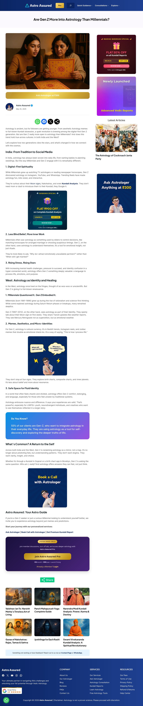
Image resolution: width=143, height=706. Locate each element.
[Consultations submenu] (108, 5)
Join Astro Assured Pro (47, 556)
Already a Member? (47, 566)
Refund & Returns (127, 689)
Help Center (125, 693)
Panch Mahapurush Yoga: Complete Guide (47, 610)
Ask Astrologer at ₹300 (47, 95)
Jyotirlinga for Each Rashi (47, 639)
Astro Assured (45, 700)
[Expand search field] (71, 5)
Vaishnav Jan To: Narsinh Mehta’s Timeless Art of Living (18, 611)
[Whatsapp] (6, 700)
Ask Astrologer (13, 532)
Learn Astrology (96, 689)
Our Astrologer (66, 679)
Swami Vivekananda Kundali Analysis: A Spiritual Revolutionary (74, 642)
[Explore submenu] (118, 5)
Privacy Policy (126, 682)
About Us (64, 675)
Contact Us (64, 693)
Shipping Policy (126, 686)
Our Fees (123, 675)
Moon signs (35, 183)
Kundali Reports (96, 686)
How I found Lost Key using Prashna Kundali (115, 157)
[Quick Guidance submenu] (91, 5)
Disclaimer (58, 700)
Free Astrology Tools (98, 693)
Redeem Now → (47, 223)
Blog (61, 682)
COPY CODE (55, 217)
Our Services (95, 675)
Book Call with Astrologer (33, 532)
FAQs (62, 689)
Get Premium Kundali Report (60, 532)
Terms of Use (125, 679)
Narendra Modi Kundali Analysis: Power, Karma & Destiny (76, 611)
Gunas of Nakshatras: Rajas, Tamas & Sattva (17, 641)
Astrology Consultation (99, 682)
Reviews (63, 686)
